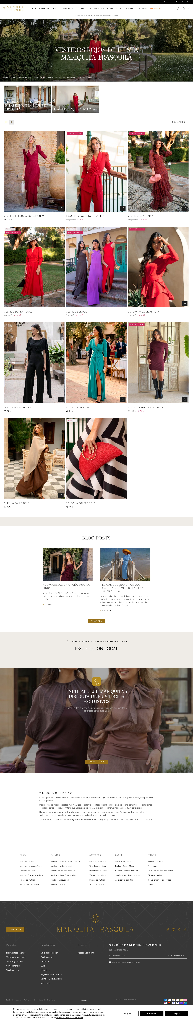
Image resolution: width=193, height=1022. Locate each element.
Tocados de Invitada (97, 866)
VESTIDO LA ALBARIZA (141, 216)
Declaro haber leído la (126, 962)
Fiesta (54, 8)
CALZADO (142, 9)
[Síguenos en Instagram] (173, 930)
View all (96, 621)
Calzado (151, 884)
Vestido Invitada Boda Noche (63, 875)
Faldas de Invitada (27, 880)
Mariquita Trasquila (9, 77)
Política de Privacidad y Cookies (69, 1018)
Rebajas (154, 8)
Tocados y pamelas (91, 8)
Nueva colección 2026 (16, 953)
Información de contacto (46, 1000)
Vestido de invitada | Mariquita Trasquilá (47, 77)
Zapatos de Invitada (97, 875)
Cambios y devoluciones (51, 979)
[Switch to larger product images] (6, 122)
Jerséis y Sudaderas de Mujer (127, 875)
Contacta (15, 929)
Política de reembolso (13, 1000)
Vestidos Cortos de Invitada (31, 875)
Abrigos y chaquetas (124, 880)
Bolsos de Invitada (97, 880)
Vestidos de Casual (123, 862)
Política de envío (29, 1000)
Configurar (127, 1013)
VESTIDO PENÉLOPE (78, 407)
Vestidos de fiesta (24, 77)
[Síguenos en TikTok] (185, 930)
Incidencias (45, 983)
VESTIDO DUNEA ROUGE (18, 312)
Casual (111, 8)
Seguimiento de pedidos (51, 974)
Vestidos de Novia (58, 884)
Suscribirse (175, 956)
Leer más (49, 604)
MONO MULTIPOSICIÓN (17, 407)
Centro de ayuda (48, 957)
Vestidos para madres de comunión (66, 862)
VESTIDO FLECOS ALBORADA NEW (24, 216)
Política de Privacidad (133, 962)
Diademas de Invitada (98, 871)
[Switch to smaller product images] (11, 122)
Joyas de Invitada (96, 884)
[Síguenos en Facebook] (168, 930)
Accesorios (126, 8)
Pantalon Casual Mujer (124, 866)
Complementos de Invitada (159, 880)
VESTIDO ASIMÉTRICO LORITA (145, 407)
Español (185, 2)
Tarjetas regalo (12, 970)
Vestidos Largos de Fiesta (31, 866)
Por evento (69, 8)
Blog (43, 966)
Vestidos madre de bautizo (62, 866)
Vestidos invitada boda (15, 957)
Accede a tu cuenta (86, 953)
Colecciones (39, 8)
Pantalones (152, 866)
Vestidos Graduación (60, 880)
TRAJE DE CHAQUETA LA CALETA (85, 216)
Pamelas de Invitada (97, 862)
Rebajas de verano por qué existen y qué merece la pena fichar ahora (121, 587)
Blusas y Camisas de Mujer (126, 871)
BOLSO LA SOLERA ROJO (80, 503)
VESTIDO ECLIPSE (76, 312)
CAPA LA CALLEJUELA (17, 503)
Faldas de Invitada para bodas (160, 871)
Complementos (13, 966)
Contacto (45, 961)
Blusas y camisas (155, 875)
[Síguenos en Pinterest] (179, 930)
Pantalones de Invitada (29, 884)
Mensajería (45, 970)
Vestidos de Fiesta (27, 862)
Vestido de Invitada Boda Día (63, 871)
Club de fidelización (49, 953)
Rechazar (151, 1013)
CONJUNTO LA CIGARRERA (143, 312)
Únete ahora (96, 762)
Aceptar (176, 1013)
